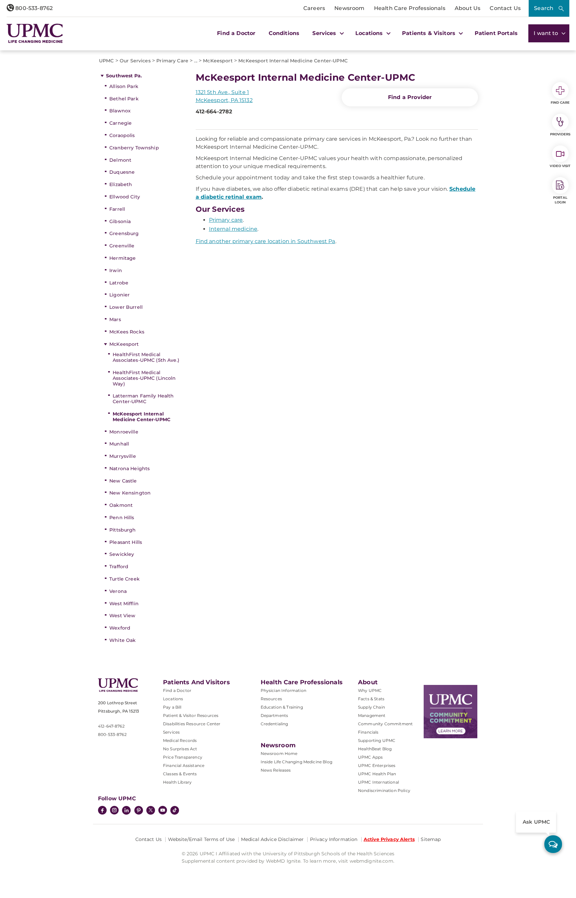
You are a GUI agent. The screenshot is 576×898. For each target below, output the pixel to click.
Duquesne (122, 172)
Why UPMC (370, 690)
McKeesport (124, 344)
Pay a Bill (172, 707)
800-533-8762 (33, 8)
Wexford (119, 628)
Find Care (560, 102)
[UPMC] (35, 33)
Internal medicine (233, 229)
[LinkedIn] (126, 811)
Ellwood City (124, 197)
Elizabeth (120, 184)
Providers (560, 134)
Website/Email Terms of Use (201, 839)
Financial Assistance (183, 765)
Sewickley (121, 554)
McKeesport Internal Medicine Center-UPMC (141, 416)
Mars (115, 319)
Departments (274, 715)
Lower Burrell (126, 307)
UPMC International (378, 782)
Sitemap (431, 839)
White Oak (122, 640)
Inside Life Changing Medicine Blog (296, 761)
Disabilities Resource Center (191, 723)
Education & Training (282, 707)
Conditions (284, 33)
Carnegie (120, 123)
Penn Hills (121, 518)
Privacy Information (334, 839)
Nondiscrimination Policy (384, 790)
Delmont (120, 160)
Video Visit (560, 166)
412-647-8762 (111, 726)
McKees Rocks (126, 332)
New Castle (123, 481)
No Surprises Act (180, 748)
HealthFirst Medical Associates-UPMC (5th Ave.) (146, 357)
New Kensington (130, 493)
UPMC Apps (370, 757)
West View (122, 616)
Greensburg (124, 233)
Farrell (117, 209)
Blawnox (120, 111)
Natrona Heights (129, 469)
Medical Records (180, 740)
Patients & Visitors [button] (429, 33)
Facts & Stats (371, 698)
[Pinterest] (138, 811)
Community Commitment (385, 723)
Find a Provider (410, 97)
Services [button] (325, 33)
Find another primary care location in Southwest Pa (265, 241)
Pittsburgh (122, 530)
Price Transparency (182, 757)
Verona (118, 591)
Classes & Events (180, 773)
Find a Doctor (236, 33)
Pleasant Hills (125, 542)
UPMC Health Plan (377, 773)
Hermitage (122, 258)
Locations (173, 698)
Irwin (115, 270)
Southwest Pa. (124, 76)
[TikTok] (174, 810)
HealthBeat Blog (375, 748)
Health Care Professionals (409, 8)
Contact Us (505, 8)
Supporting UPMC (376, 740)
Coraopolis (122, 135)
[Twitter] (150, 810)
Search (543, 8)
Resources (271, 698)
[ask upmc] (553, 844)
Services (171, 732)
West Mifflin (124, 604)
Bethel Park (124, 99)
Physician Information (283, 690)
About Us (467, 8)
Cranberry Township (134, 148)
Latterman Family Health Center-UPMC (143, 398)
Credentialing (274, 723)
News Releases (276, 770)
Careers (314, 8)
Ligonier (119, 295)
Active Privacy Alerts (389, 839)
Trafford (118, 567)
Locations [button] (370, 33)
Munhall (119, 444)
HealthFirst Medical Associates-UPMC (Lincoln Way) (144, 378)
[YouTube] (162, 811)
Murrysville (122, 456)
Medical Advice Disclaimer (272, 839)
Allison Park (123, 86)
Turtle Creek (124, 579)
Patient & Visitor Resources (190, 715)
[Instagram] (114, 811)
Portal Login (560, 199)
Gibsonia (120, 221)
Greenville (121, 246)
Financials (368, 732)
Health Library (177, 782)
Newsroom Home (279, 753)
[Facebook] (102, 811)
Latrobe (118, 283)
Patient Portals (496, 33)
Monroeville (123, 432)
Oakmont (121, 505)
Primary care (226, 220)
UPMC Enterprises (377, 765)
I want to (547, 33)
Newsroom (349, 8)
